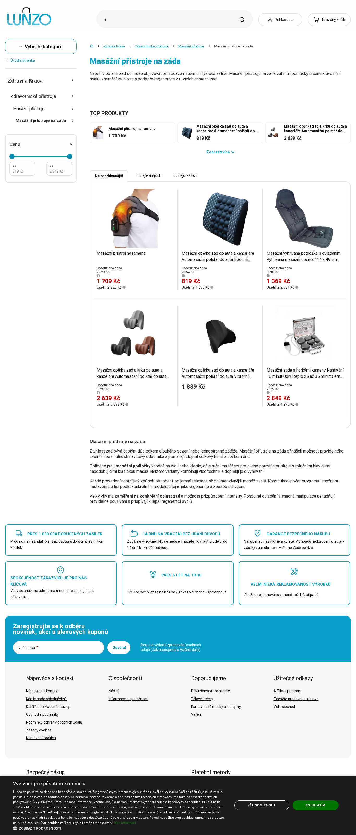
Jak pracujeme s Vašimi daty (175, 650)
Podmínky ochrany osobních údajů (54, 722)
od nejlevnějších (148, 175)
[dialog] (178, 805)
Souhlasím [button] (316, 805)
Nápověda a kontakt (42, 691)
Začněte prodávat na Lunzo (296, 699)
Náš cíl (114, 691)
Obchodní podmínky (42, 714)
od (14, 165)
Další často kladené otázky (48, 707)
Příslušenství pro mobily (210, 691)
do (51, 165)
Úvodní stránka (22, 60)
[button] (119, 828)
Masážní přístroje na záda (41, 120)
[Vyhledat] (242, 19)
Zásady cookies (39, 730)
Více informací (125, 822)
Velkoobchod (284, 707)
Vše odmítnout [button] (261, 805)
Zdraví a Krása (114, 46)
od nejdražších (185, 175)
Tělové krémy (202, 699)
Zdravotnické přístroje (151, 46)
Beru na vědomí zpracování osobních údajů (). (171, 647)
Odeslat (119, 647)
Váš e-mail (28, 647)
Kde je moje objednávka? (46, 699)
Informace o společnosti (128, 699)
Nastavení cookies (41, 738)
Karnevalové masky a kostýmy (216, 707)
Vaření (196, 714)
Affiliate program (288, 691)
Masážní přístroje (191, 46)
